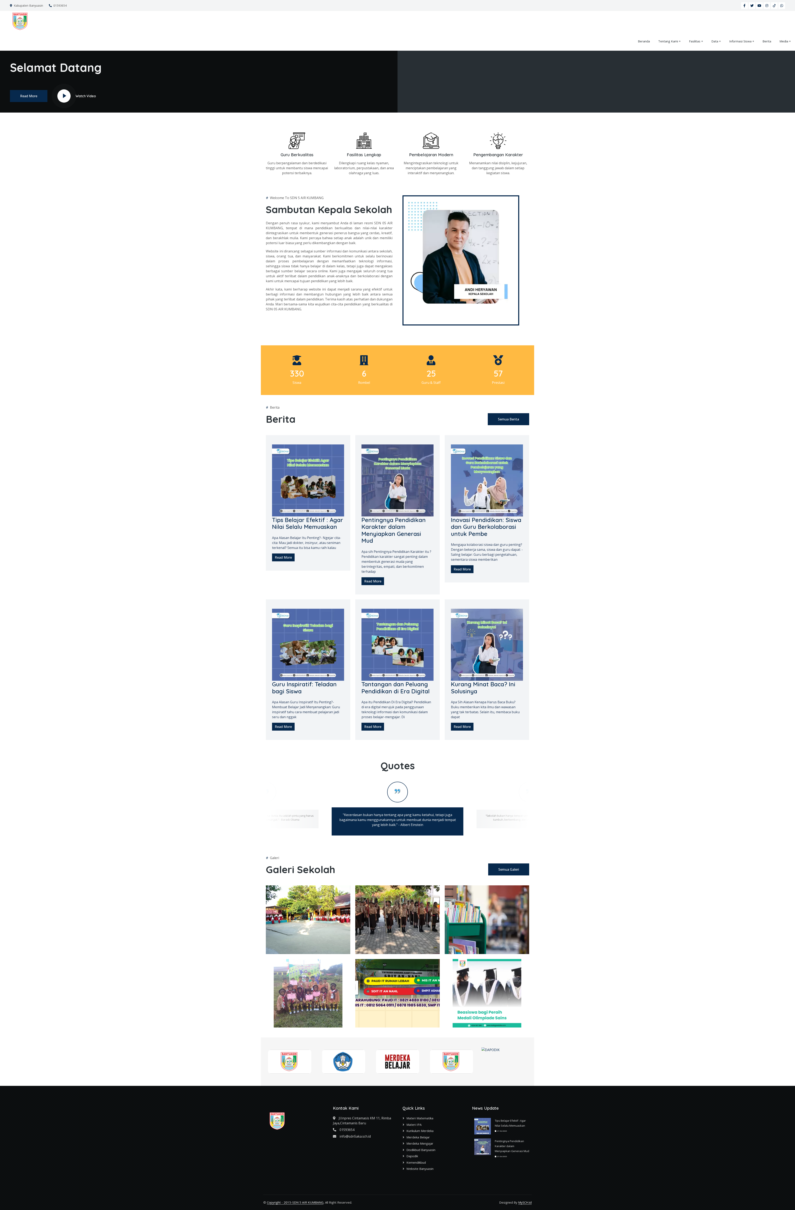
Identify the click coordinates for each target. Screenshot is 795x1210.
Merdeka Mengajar (419, 1143)
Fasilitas (694, 41)
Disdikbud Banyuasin (420, 1150)
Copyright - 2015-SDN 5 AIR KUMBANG (295, 1202)
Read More (28, 96)
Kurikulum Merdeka (420, 1131)
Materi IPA (414, 1124)
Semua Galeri (508, 869)
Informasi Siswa (740, 41)
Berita (766, 41)
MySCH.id (525, 1202)
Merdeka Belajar (418, 1137)
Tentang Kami (668, 41)
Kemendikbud (416, 1162)
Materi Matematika (419, 1118)
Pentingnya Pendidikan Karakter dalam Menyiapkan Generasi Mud (512, 1146)
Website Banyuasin (420, 1169)
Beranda (644, 41)
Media (783, 41)
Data (714, 41)
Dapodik (412, 1156)
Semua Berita (508, 419)
